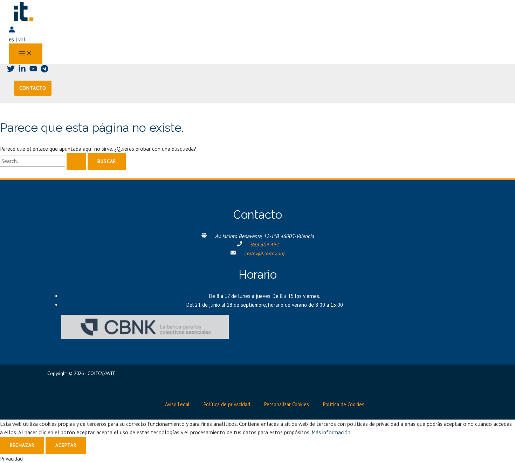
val (21, 39)
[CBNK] (145, 336)
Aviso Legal (177, 404)
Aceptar (65, 445)
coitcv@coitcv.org (264, 253)
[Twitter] (11, 70)
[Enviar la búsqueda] (76, 161)
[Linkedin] (22, 70)
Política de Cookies (343, 404)
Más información (330, 432)
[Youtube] (33, 70)
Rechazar (22, 445)
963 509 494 (264, 244)
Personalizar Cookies (286, 404)
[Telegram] (44, 70)
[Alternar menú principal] (25, 53)
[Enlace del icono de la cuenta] (12, 30)
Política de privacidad (227, 404)
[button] (33, 88)
